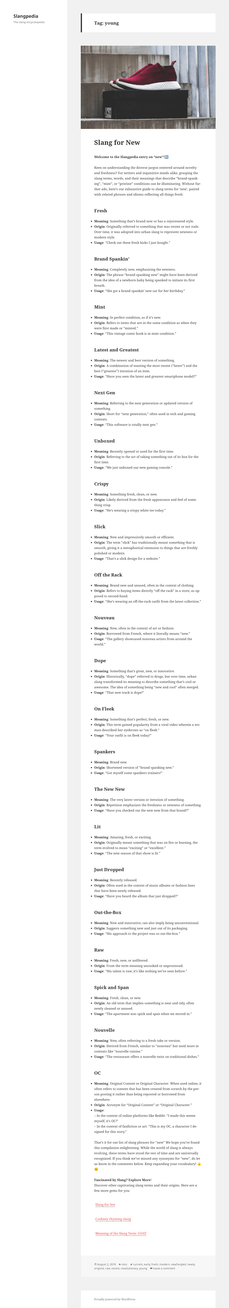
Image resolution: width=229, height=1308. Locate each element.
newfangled (178, 1264)
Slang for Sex (105, 1204)
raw (107, 1268)
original (99, 1268)
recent (115, 1268)
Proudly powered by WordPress (114, 1299)
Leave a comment (164, 1268)
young (143, 1268)
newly (191, 1264)
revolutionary (129, 1268)
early (147, 1264)
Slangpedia (25, 16)
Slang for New (117, 142)
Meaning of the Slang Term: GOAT (121, 1233)
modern (164, 1264)
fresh (154, 1264)
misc (124, 1264)
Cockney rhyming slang (113, 1219)
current (138, 1264)
